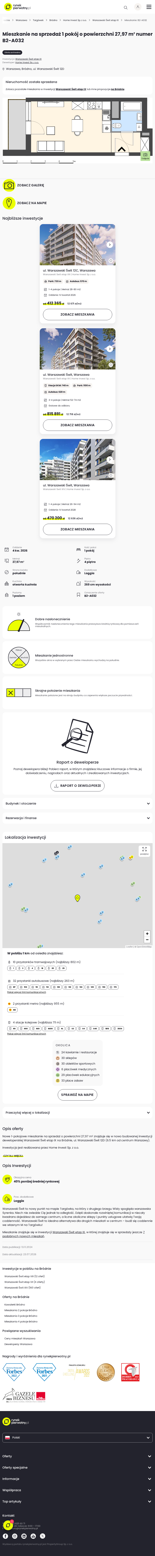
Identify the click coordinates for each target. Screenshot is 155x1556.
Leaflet (129, 946)
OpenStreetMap (144, 946)
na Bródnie (117, 89)
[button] (110, 244)
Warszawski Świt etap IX (71, 89)
